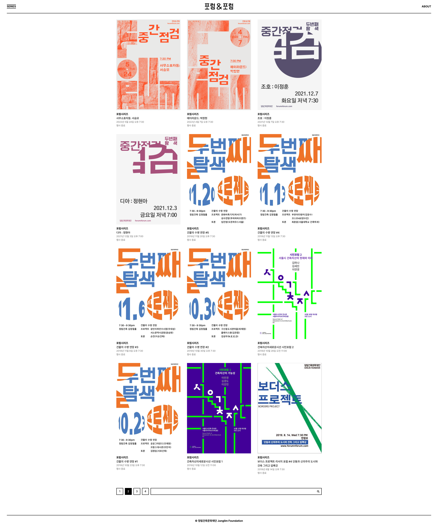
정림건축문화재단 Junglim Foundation (220, 520)
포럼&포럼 (219, 6)
